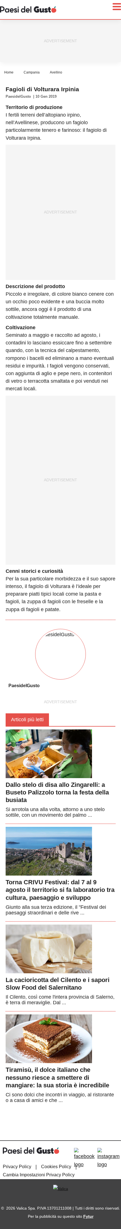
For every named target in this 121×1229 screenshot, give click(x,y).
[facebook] (84, 1158)
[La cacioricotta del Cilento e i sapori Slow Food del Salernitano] (49, 948)
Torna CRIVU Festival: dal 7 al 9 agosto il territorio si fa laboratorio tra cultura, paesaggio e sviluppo (60, 890)
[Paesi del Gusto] (28, 9)
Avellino (56, 72)
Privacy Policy (17, 1166)
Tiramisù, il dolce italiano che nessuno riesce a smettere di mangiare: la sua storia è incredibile (57, 1077)
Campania (32, 72)
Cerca (77, 32)
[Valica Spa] (60, 1188)
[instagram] (108, 1158)
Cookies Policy (56, 1166)
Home (9, 72)
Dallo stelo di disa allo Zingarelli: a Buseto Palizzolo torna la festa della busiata (57, 792)
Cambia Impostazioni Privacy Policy (39, 1174)
